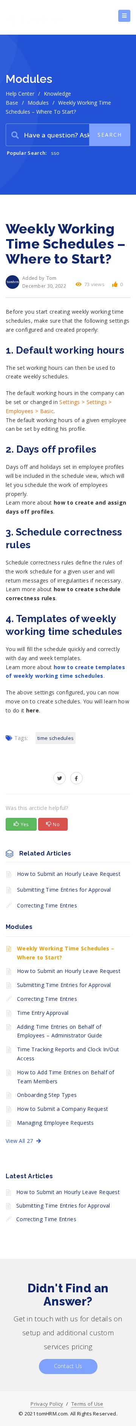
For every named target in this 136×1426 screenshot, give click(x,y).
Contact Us (68, 1366)
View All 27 (21, 1140)
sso (55, 152)
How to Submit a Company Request (62, 1108)
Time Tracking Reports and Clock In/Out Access (68, 1054)
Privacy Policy (47, 1403)
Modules (38, 102)
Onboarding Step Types (47, 1094)
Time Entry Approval (43, 1012)
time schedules (55, 738)
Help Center (20, 93)
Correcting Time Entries (47, 905)
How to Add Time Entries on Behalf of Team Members (65, 1077)
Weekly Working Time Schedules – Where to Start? (65, 953)
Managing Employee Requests (55, 1122)
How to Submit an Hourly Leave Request (69, 873)
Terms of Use (87, 1403)
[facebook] (76, 778)
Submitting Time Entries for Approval (64, 889)
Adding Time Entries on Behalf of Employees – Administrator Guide (59, 1031)
